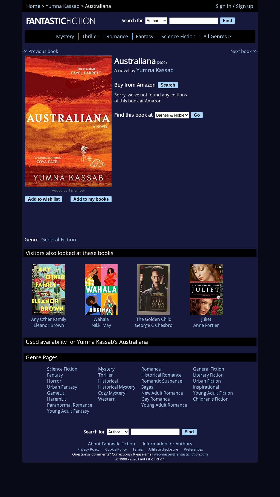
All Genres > (218, 36)
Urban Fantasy (62, 387)
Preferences (193, 449)
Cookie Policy (116, 449)
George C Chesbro (154, 325)
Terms (138, 449)
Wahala (101, 319)
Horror (54, 381)
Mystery (65, 36)
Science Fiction (178, 36)
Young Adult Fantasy (68, 411)
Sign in (223, 6)
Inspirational (206, 387)
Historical (108, 381)
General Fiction (58, 239)
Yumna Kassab (155, 70)
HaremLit (56, 399)
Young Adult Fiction (213, 393)
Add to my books (91, 199)
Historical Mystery (116, 387)
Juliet (206, 319)
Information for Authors (167, 444)
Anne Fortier (206, 325)
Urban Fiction (207, 381)
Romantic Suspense (161, 381)
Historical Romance (161, 375)
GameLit (55, 393)
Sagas (147, 387)
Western (107, 399)
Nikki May (101, 325)
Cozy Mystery (111, 393)
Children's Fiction (211, 399)
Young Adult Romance (164, 405)
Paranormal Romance (69, 405)
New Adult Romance (162, 393)
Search (168, 84)
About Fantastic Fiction (111, 444)
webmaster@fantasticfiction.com (181, 454)
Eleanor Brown (49, 325)
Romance (117, 36)
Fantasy (144, 36)
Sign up (244, 6)
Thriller (90, 36)
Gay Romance (155, 399)
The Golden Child (153, 319)
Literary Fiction (208, 375)
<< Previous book (40, 51)
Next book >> (244, 51)
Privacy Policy (88, 449)
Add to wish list (44, 199)
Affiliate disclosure (163, 449)
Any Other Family (48, 319)
